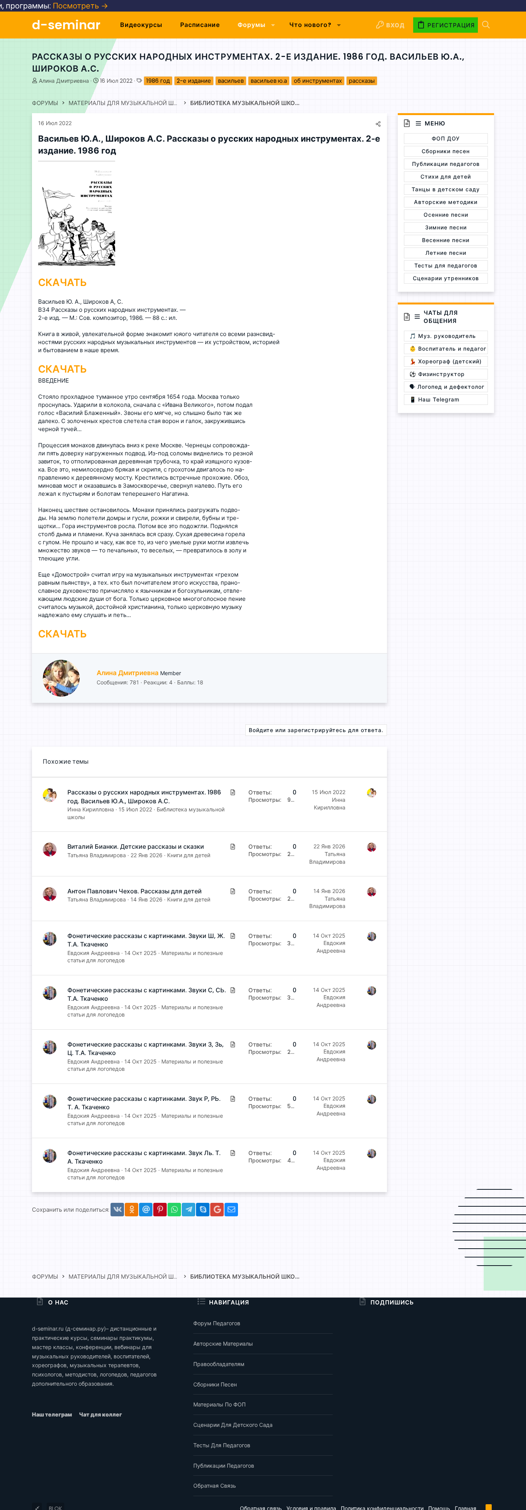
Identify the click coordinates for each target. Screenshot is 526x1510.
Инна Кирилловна (90, 809)
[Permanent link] (120, 151)
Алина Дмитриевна (64, 81)
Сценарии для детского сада (233, 1424)
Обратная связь (214, 1485)
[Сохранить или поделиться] (378, 124)
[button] (273, 25)
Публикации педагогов (223, 1465)
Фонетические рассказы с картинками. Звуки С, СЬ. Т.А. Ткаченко (146, 994)
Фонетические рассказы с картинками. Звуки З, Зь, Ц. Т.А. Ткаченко (145, 1048)
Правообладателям (219, 1364)
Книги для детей (188, 855)
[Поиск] (486, 25)
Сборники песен (215, 1384)
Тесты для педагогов (221, 1445)
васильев (231, 81)
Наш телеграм (52, 1414)
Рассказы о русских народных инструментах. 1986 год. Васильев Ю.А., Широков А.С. (144, 796)
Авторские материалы (223, 1343)
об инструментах (318, 81)
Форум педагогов (216, 1323)
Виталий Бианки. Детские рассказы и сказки (135, 846)
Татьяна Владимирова (96, 855)
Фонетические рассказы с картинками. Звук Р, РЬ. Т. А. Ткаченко (144, 1103)
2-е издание (194, 81)
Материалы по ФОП (219, 1404)
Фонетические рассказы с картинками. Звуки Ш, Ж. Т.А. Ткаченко (146, 940)
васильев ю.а (269, 81)
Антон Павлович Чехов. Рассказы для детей (134, 891)
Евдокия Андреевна (93, 953)
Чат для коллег (100, 1414)
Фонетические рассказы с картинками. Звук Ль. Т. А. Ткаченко (144, 1157)
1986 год (158, 81)
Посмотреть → (33, 5)
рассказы (362, 81)
